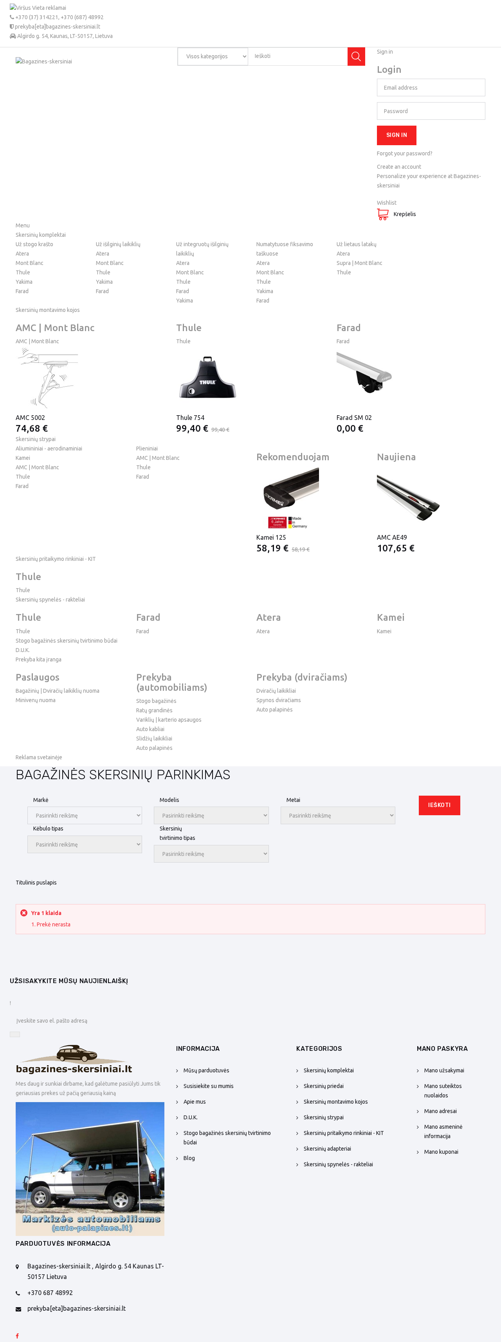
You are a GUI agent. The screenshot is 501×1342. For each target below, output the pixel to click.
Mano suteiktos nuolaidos (443, 1091)
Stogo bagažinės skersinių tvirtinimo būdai (66, 641)
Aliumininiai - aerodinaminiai (49, 448)
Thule (23, 272)
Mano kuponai (441, 1152)
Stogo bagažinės (156, 701)
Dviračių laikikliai (276, 691)
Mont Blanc (29, 263)
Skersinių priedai (324, 1086)
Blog (189, 1158)
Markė (41, 800)
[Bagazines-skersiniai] (74, 74)
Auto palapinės (154, 748)
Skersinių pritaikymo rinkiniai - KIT (344, 1133)
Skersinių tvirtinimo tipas (177, 833)
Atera (22, 253)
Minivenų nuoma (36, 700)
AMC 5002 (30, 417)
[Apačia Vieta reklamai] (90, 1169)
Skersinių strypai (324, 1117)
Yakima (24, 282)
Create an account (399, 167)
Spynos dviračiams (278, 700)
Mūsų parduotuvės (206, 1070)
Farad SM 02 (354, 417)
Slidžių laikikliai (154, 738)
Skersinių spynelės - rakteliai (338, 1164)
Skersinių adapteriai (327, 1149)
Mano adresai (440, 1111)
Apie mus (195, 1102)
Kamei (23, 458)
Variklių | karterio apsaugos (169, 720)
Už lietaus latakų (357, 244)
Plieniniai (147, 448)
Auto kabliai (150, 729)
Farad (22, 291)
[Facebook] (17, 1336)
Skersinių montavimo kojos (336, 1102)
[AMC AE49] (431, 497)
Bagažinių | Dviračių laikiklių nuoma (57, 691)
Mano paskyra (442, 1048)
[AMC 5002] (90, 377)
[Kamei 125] (310, 497)
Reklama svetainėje (39, 757)
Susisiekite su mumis (209, 1086)
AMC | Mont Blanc (37, 341)
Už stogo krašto (34, 244)
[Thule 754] (250, 377)
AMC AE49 (392, 537)
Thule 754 (190, 417)
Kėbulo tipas (48, 828)
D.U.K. (23, 650)
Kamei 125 (271, 537)
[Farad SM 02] (411, 377)
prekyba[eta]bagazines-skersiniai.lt (76, 1308)
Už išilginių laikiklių (118, 244)
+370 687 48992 (50, 1292)
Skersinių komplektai (329, 1070)
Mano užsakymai (444, 1070)
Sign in (396, 135)
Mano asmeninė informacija (443, 1131)
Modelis (169, 800)
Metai (293, 800)
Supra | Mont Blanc (359, 263)
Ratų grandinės (154, 710)
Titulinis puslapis (36, 882)
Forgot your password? (405, 153)
